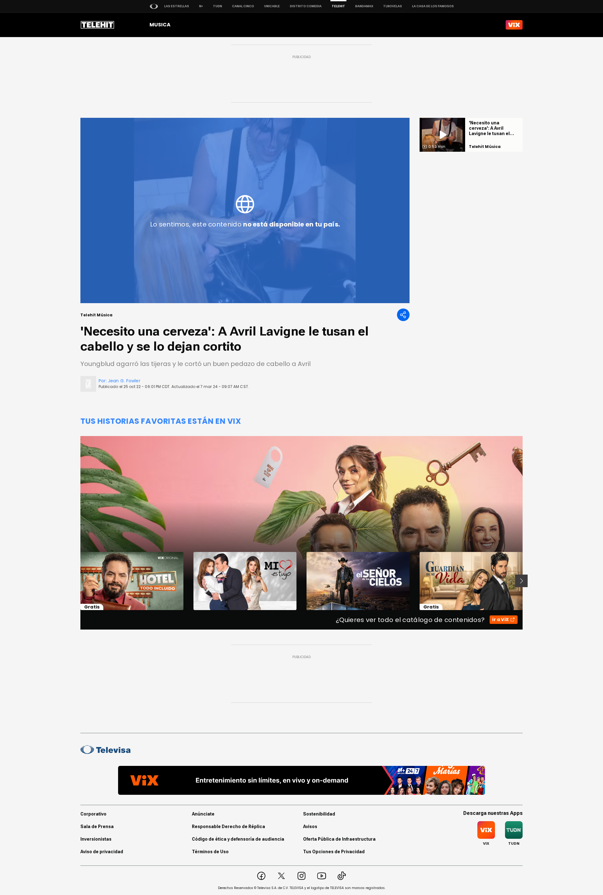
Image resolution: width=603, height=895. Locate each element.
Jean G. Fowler (124, 381)
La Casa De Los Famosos (433, 6)
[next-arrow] (521, 581)
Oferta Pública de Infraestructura (339, 839)
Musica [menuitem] (160, 24)
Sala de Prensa (97, 826)
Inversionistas (95, 839)
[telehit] (97, 25)
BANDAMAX (364, 6)
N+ (201, 6)
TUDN (217, 6)
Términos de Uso (210, 851)
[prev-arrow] (76, 580)
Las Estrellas (176, 6)
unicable (272, 6)
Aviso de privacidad (101, 851)
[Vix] (514, 25)
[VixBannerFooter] (301, 780)
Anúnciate (203, 813)
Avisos (310, 826)
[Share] (403, 314)
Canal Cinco (243, 6)
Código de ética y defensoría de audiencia (238, 839)
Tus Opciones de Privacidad (334, 851)
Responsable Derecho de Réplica (228, 826)
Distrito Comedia (306, 6)
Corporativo (93, 813)
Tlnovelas (392, 6)
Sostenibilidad (319, 813)
